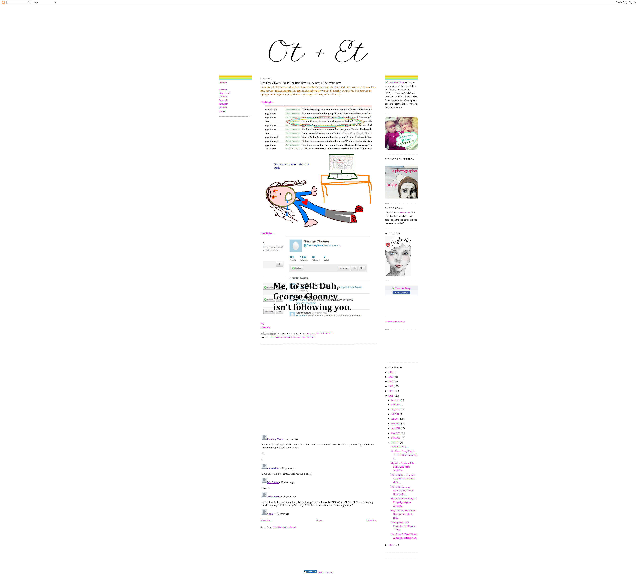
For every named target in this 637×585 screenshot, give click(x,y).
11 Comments (325, 333)
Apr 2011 (396, 428)
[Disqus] (318, 389)
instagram (223, 103)
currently (223, 96)
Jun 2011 (395, 418)
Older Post (372, 520)
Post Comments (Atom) (284, 527)
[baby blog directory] (401, 148)
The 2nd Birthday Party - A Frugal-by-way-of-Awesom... (404, 502)
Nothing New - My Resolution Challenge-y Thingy (403, 526)
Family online (325, 572)
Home (319, 520)
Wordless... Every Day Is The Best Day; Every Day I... (404, 455)
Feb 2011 (396, 437)
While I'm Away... (399, 446)
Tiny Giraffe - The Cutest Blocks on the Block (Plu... (403, 514)
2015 (391, 376)
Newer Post (265, 520)
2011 (391, 395)
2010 (391, 545)
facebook (223, 100)
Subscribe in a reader (395, 321)
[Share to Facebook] (271, 333)
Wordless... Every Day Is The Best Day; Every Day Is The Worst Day (300, 82)
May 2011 (396, 423)
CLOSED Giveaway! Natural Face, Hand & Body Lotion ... (402, 490)
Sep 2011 (396, 404)
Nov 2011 (396, 400)
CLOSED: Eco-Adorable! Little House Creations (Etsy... (403, 478)
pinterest (223, 107)
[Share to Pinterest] (274, 333)
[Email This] (262, 333)
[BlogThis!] (265, 333)
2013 (391, 386)
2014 (391, 381)
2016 (391, 372)
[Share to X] (268, 333)
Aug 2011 (396, 409)
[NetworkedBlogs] (401, 288)
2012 (391, 391)
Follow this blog (401, 293)
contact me (405, 212)
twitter (222, 111)
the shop (223, 82)
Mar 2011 (396, 433)
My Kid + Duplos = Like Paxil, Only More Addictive (402, 467)
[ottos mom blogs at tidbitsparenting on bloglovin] (398, 275)
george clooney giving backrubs (293, 337)
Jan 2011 (395, 442)
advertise (223, 89)
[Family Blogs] (310, 572)
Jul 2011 (395, 414)
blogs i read (224, 93)
